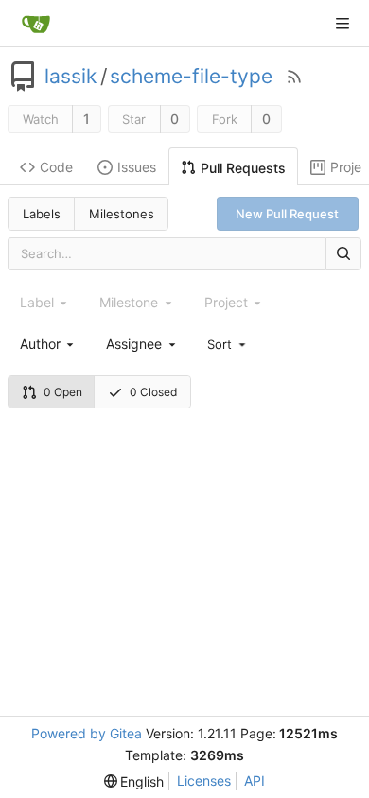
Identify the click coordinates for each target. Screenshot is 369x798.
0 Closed (153, 392)
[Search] (343, 253)
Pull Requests (243, 168)
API (254, 780)
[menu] (228, 343)
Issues (136, 167)
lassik (70, 76)
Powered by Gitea (86, 733)
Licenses (204, 780)
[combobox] (48, 343)
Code (56, 167)
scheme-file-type (191, 76)
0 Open (63, 392)
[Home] (35, 24)
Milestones (121, 213)
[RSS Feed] (294, 76)
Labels (42, 213)
